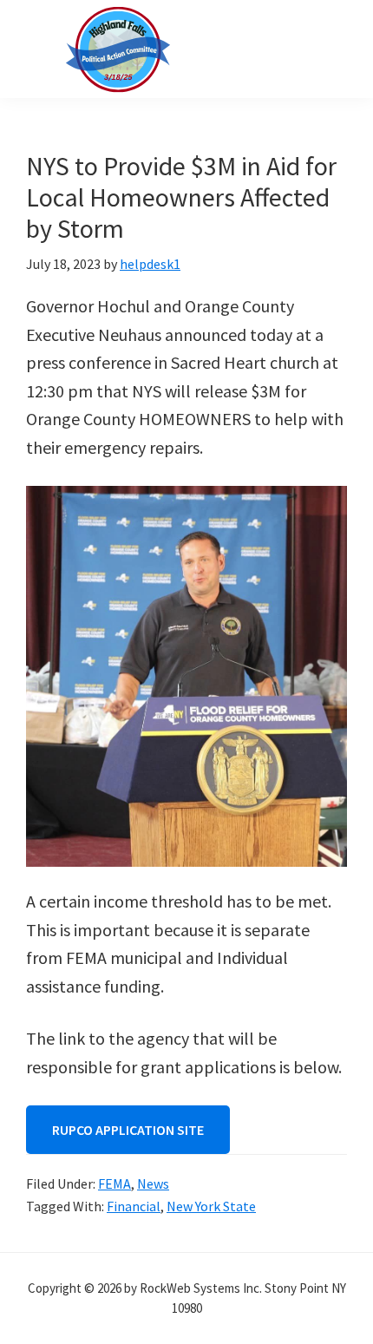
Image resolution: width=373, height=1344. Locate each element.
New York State (211, 1206)
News (153, 1183)
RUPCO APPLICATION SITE (128, 1129)
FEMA (114, 1183)
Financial (133, 1206)
